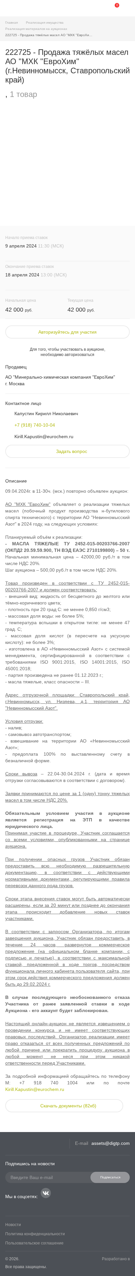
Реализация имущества (45, 22)
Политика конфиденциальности (35, 1234)
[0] (112, 8)
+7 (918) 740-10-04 (34, 425)
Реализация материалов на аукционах (36, 29)
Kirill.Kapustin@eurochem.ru (43, 436)
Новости (13, 1224)
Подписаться (110, 1177)
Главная (11, 22)
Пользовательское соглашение (34, 1243)
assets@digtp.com (110, 1143)
